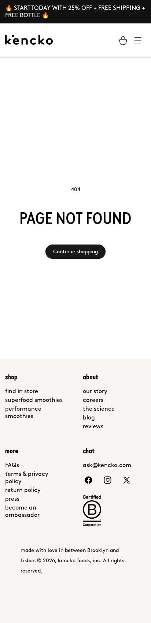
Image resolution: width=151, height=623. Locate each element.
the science (99, 408)
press (12, 498)
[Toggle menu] (138, 40)
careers (93, 399)
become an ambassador (22, 511)
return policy (23, 489)
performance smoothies (23, 412)
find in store (21, 391)
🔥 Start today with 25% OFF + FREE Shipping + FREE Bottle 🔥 (75, 11)
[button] (123, 40)
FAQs (12, 465)
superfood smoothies (34, 399)
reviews (93, 426)
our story (95, 391)
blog (89, 417)
